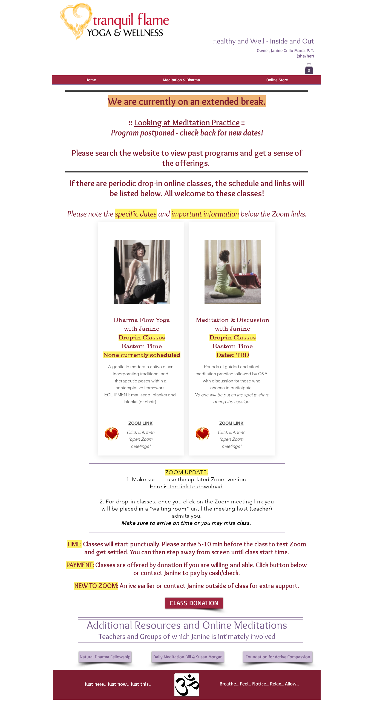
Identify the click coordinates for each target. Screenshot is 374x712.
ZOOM (225, 423)
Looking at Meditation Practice (187, 122)
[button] (308, 68)
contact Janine (161, 573)
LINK (238, 423)
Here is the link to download (186, 486)
